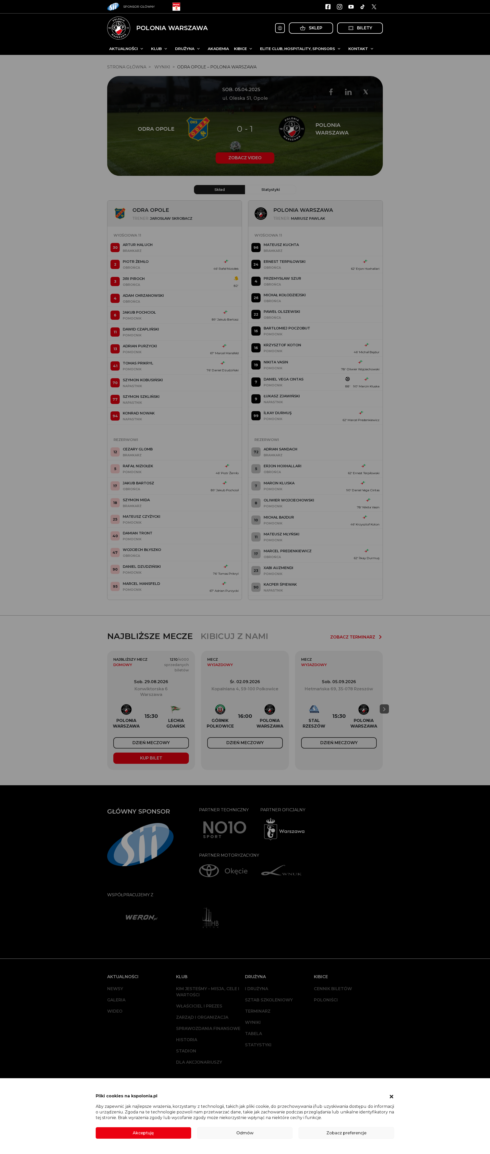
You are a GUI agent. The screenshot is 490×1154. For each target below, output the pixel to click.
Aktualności (123, 48)
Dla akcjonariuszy (199, 1062)
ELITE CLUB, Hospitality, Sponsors (297, 48)
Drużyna (184, 48)
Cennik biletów (333, 988)
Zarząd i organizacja (202, 1017)
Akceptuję (143, 1133)
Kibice (240, 48)
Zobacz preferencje (346, 1133)
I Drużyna (256, 988)
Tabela (253, 1033)
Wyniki (253, 1022)
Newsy (115, 988)
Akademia (218, 48)
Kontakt (358, 48)
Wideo (114, 1011)
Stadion (186, 1051)
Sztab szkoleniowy (269, 1000)
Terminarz (258, 1011)
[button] (391, 1096)
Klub (156, 48)
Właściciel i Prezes (199, 1006)
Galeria (116, 1000)
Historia (186, 1039)
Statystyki (258, 1044)
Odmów (244, 1133)
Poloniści (326, 1000)
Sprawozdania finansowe (208, 1028)
